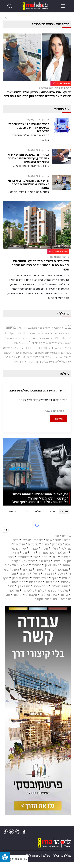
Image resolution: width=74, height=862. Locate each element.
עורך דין (34, 357)
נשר (54, 557)
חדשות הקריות (16, 332)
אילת (49, 540)
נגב (25, 552)
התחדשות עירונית (45, 333)
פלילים (60, 361)
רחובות (36, 565)
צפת (57, 561)
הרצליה (49, 574)
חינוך (55, 578)
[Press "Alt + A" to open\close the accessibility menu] (5, 857)
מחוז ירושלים (59, 586)
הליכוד (57, 333)
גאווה (15, 569)
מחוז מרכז (41, 586)
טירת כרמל (18, 548)
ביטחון (40, 569)
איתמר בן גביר (44, 327)
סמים (41, 357)
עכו (35, 557)
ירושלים (53, 343)
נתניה (45, 557)
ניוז (55, 599)
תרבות (18, 595)
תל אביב (10, 565)
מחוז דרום (35, 582)
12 (67, 326)
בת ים (45, 544)
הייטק (61, 574)
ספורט (52, 590)
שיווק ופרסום (49, 595)
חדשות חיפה (61, 337)
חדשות (24, 574)
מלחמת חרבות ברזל (37, 347)
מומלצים (51, 582)
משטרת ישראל (20, 352)
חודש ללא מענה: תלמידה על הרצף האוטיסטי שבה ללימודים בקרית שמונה (28, 184)
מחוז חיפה (18, 582)
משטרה (7, 348)
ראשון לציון (52, 565)
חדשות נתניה (44, 338)
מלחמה (57, 348)
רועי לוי (45, 362)
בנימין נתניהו (24, 327)
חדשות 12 (31, 333)
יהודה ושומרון (20, 578)
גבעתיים (33, 544)
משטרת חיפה (36, 352)
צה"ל (51, 362)
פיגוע (68, 361)
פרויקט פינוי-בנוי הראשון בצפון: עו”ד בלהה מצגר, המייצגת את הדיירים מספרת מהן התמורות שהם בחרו (37, 94)
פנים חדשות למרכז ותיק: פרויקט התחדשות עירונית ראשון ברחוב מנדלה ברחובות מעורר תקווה (40, 265)
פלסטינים (23, 557)
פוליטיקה (28, 590)
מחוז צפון (24, 586)
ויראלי (36, 574)
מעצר (17, 348)
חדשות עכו (33, 338)
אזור (58, 540)
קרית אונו (44, 561)
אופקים (66, 536)
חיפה (45, 548)
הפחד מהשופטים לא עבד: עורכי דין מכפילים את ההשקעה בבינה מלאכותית (28, 127)
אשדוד (38, 540)
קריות (64, 595)
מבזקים (63, 569)
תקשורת (31, 595)
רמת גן (24, 565)
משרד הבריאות (56, 357)
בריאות (11, 327)
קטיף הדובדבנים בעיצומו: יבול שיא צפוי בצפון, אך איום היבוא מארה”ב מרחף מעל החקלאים (28, 158)
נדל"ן (47, 357)
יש (47, 343)
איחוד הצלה (58, 327)
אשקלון (26, 540)
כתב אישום (40, 342)
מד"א (30, 343)
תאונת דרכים (21, 362)
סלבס (64, 590)
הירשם (59, 418)
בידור (50, 569)
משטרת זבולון (64, 352)
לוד (33, 552)
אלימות (34, 328)
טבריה (34, 548)
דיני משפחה (66, 333)
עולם (41, 590)
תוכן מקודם (42, 599)
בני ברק (57, 544)
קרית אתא (28, 561)
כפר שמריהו (46, 552)
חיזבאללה (7, 338)
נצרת (64, 557)
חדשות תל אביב (20, 338)
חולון (55, 548)
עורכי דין (23, 357)
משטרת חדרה (50, 353)
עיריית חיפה (10, 357)
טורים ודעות (40, 578)
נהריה (15, 552)
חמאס (68, 343)
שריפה (32, 362)
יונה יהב (61, 343)
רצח (38, 362)
